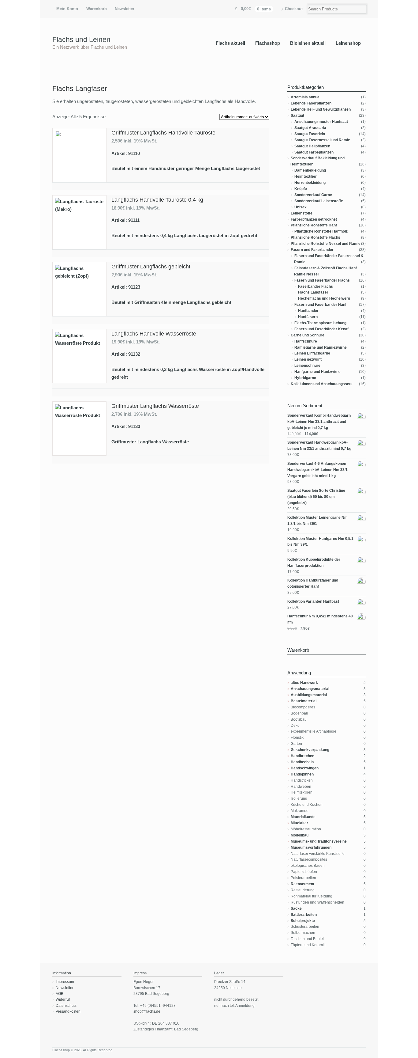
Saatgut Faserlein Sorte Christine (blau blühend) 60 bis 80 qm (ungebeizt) (316, 496)
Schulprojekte (303, 921)
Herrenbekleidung (310, 182)
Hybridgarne (305, 378)
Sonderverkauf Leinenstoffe (318, 201)
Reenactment (302, 884)
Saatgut (297, 115)
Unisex (300, 207)
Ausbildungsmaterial (309, 695)
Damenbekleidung (310, 170)
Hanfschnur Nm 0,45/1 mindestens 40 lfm (320, 619)
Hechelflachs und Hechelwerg (324, 298)
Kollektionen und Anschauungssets (322, 384)
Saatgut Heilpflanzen (312, 146)
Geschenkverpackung (310, 750)
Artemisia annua (305, 97)
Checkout (294, 8)
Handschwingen (305, 768)
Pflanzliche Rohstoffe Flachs (315, 237)
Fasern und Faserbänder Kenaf (321, 329)
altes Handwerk (304, 683)
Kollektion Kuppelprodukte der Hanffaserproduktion (313, 562)
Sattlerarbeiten (304, 914)
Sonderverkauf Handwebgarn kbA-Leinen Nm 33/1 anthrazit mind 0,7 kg (319, 445)
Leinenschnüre (307, 365)
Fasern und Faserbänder (312, 250)
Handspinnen (302, 774)
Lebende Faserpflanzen (311, 103)
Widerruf (63, 999)
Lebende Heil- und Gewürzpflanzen (321, 109)
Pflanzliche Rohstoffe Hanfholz (321, 231)
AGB (59, 994)
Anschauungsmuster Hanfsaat (321, 121)
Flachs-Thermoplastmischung (320, 323)
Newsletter (124, 8)
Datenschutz (66, 1005)
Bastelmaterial (303, 701)
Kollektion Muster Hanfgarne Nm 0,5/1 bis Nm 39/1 (320, 542)
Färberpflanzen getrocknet (314, 219)
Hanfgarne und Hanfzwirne (317, 372)
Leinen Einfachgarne (312, 353)
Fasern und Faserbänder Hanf (320, 304)
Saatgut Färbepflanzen (314, 152)
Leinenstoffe (301, 213)
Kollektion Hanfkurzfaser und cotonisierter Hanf (312, 583)
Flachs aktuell (230, 43)
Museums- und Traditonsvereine (319, 841)
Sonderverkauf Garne (313, 195)
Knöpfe (300, 189)
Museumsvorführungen (311, 847)
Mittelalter (299, 823)
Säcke (296, 908)
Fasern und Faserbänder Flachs (322, 280)
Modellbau (299, 835)
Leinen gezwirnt (308, 359)
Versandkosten (68, 1011)
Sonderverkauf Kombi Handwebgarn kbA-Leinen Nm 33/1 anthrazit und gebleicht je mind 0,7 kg (319, 421)
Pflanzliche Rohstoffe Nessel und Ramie (325, 243)
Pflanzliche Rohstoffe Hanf (314, 225)
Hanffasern (308, 317)
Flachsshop (267, 43)
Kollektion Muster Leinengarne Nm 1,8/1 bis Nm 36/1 (317, 520)
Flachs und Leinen (81, 40)
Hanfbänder (308, 311)
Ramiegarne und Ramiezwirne (320, 347)
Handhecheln (302, 762)
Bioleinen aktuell (308, 43)
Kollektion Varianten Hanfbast (313, 601)
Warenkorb (96, 8)
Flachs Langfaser (313, 292)
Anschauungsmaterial (310, 689)
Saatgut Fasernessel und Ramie (322, 140)
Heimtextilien (305, 176)
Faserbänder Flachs (315, 286)
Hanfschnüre (305, 341)
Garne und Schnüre (307, 335)
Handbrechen (302, 756)
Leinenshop (348, 43)
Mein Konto (67, 8)
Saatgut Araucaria (310, 128)
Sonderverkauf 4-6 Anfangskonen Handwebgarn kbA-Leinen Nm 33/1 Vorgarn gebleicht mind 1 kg (317, 469)
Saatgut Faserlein (309, 134)
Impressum (65, 982)
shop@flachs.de (146, 1011)
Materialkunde (303, 817)
